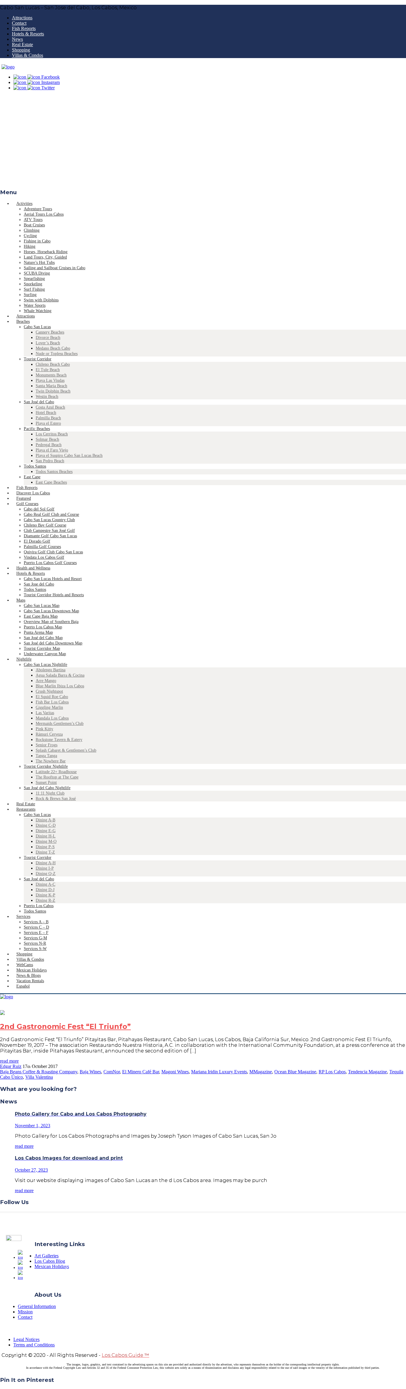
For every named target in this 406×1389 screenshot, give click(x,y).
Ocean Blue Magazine (295, 1071)
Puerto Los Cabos (38, 906)
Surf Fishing (34, 289)
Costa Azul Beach (50, 407)
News (17, 39)
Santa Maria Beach (51, 386)
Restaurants (25, 809)
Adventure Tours (38, 209)
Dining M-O (46, 841)
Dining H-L (46, 836)
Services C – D (36, 927)
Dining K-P (45, 895)
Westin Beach (47, 396)
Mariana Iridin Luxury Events (219, 1071)
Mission (25, 1311)
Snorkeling (33, 284)
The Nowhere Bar (51, 761)
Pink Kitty (44, 729)
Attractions (22, 17)
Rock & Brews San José (56, 798)
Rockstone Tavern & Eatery (59, 739)
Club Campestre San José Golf (49, 530)
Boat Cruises (34, 225)
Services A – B (36, 922)
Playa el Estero (48, 423)
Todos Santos (35, 466)
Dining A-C (45, 884)
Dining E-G (46, 831)
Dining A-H (46, 863)
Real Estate (22, 44)
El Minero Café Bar (140, 1071)
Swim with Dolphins (41, 300)
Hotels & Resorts (28, 33)
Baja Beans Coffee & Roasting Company (38, 1071)
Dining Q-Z (46, 873)
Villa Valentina (39, 1077)
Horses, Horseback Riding (45, 252)
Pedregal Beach (49, 445)
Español (23, 986)
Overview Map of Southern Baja (51, 621)
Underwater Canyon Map (45, 654)
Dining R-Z (45, 900)
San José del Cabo (39, 402)
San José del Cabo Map (43, 638)
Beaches (23, 321)
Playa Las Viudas (50, 380)
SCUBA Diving (37, 273)
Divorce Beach (48, 337)
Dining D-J (45, 889)
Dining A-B (45, 820)
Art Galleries (46, 1255)
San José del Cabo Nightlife (47, 788)
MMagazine (260, 1071)
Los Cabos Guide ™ (125, 1355)
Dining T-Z (45, 852)
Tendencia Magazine (367, 1071)
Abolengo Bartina (50, 670)
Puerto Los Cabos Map (43, 627)
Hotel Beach (46, 412)
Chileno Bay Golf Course (45, 525)
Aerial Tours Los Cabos (44, 214)
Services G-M (35, 938)
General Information (37, 1306)
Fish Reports (24, 28)
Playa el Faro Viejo (52, 450)
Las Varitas (45, 713)
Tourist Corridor (37, 359)
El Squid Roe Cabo (52, 696)
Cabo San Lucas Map (41, 605)
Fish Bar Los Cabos (52, 702)
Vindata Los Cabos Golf (44, 557)
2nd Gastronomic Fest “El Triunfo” (65, 1026)
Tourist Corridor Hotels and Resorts (54, 595)
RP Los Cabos (332, 1071)
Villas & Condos (27, 55)
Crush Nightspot (49, 691)
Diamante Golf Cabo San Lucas (50, 536)
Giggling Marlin (49, 707)
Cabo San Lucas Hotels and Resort (53, 579)
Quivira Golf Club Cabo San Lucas (53, 552)
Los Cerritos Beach (52, 434)
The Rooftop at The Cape (57, 777)
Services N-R (35, 943)
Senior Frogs (46, 745)
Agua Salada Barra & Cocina (60, 675)
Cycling (30, 235)
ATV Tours (33, 219)
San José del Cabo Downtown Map (53, 643)
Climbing (32, 230)
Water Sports (34, 305)
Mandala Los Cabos (52, 718)
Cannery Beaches (50, 332)
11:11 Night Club (50, 793)
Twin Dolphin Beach (53, 391)
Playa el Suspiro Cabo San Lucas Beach (69, 455)
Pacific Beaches (37, 428)
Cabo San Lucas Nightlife (45, 664)
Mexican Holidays (51, 1266)
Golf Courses (27, 504)
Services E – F (36, 932)
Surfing (30, 294)
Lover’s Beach (48, 343)
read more (9, 1060)
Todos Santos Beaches (54, 471)
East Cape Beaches (51, 482)
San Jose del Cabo (39, 584)
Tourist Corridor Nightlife (46, 766)
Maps (20, 600)
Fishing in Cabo (37, 241)
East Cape (32, 477)
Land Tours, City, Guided (45, 257)
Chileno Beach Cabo (53, 364)
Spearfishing (34, 278)
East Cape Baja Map (41, 616)
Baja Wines (90, 1071)
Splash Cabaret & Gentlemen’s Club (66, 750)
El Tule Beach (48, 370)
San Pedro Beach (50, 461)
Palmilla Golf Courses (42, 546)
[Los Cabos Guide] (8, 66)
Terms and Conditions (34, 1344)
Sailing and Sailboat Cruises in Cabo (54, 268)
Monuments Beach (51, 375)
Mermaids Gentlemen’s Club (60, 723)
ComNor (111, 1071)
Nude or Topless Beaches (57, 353)
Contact (19, 23)
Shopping (21, 49)
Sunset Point (46, 782)
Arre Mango (46, 680)
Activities (24, 203)
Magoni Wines (175, 1071)
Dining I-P (45, 868)
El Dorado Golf (37, 541)
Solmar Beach (47, 439)
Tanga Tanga (46, 755)
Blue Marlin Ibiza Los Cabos (60, 686)
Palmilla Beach (48, 418)
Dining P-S (45, 847)
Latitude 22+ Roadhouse (56, 772)
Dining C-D (46, 825)
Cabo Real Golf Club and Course (51, 514)
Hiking (29, 246)
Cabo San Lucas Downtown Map (51, 611)
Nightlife (24, 659)
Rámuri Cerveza (49, 734)
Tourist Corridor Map (42, 648)
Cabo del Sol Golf (39, 509)
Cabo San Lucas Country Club (49, 520)
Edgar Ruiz (10, 1066)
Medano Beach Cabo (53, 348)
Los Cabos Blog (49, 1261)
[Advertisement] (203, 141)
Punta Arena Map (38, 632)
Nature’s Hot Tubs (39, 262)
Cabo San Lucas (37, 327)
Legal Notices (26, 1339)
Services (23, 916)
